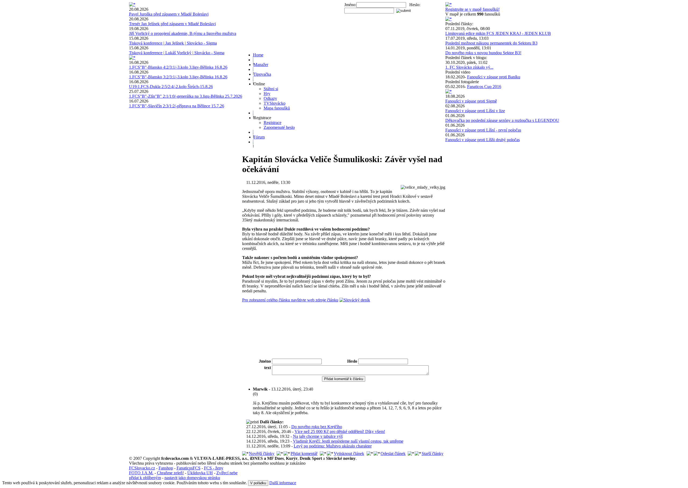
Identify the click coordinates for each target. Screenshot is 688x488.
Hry (267, 93)
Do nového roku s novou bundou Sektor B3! (483, 52)
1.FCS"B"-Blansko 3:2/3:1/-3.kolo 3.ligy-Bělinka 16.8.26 (178, 77)
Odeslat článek (393, 453)
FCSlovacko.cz (142, 468)
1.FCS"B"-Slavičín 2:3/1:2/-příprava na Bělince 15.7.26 (176, 106)
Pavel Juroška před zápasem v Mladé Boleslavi (169, 14)
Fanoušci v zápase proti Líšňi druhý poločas (482, 139)
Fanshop (166, 468)
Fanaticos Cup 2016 (484, 86)
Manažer (260, 64)
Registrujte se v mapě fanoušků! (472, 9)
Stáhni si (271, 88)
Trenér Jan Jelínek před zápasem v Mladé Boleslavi (172, 23)
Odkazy (270, 98)
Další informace (282, 482)
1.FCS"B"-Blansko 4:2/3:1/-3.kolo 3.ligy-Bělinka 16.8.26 (178, 67)
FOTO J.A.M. (141, 473)
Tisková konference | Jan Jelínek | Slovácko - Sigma (173, 43)
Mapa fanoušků (277, 108)
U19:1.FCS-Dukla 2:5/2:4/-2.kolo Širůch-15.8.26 (171, 86)
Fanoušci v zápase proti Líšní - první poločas (483, 130)
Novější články (261, 453)
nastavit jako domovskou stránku (192, 477)
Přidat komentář (304, 453)
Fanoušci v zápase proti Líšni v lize (475, 110)
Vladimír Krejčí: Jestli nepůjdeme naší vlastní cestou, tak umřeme (348, 441)
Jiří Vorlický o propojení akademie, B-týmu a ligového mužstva (182, 33)
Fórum (259, 137)
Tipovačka (262, 74)
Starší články (432, 453)
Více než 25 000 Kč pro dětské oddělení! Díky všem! (340, 431)
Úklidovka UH (200, 473)
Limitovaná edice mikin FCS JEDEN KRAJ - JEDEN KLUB (498, 33)
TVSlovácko (274, 103)
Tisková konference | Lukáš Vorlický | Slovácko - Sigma (176, 52)
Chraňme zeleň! (170, 473)
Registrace (272, 122)
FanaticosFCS (188, 468)
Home (258, 55)
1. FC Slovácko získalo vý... (469, 67)
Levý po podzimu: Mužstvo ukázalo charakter (333, 446)
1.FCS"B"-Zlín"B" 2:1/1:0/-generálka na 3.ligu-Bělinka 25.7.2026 (185, 96)
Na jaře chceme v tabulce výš (318, 436)
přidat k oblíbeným (145, 477)
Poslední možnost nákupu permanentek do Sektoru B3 (491, 43)
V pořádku (258, 483)
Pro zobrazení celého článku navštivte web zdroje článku (290, 300)
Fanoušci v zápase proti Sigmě (471, 101)
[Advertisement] (344, 343)
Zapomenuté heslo (279, 127)
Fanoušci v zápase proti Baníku (493, 77)
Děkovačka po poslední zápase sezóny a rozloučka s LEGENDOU (502, 120)
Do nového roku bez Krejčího (316, 426)
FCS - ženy (213, 468)
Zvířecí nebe (227, 473)
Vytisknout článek (349, 453)
